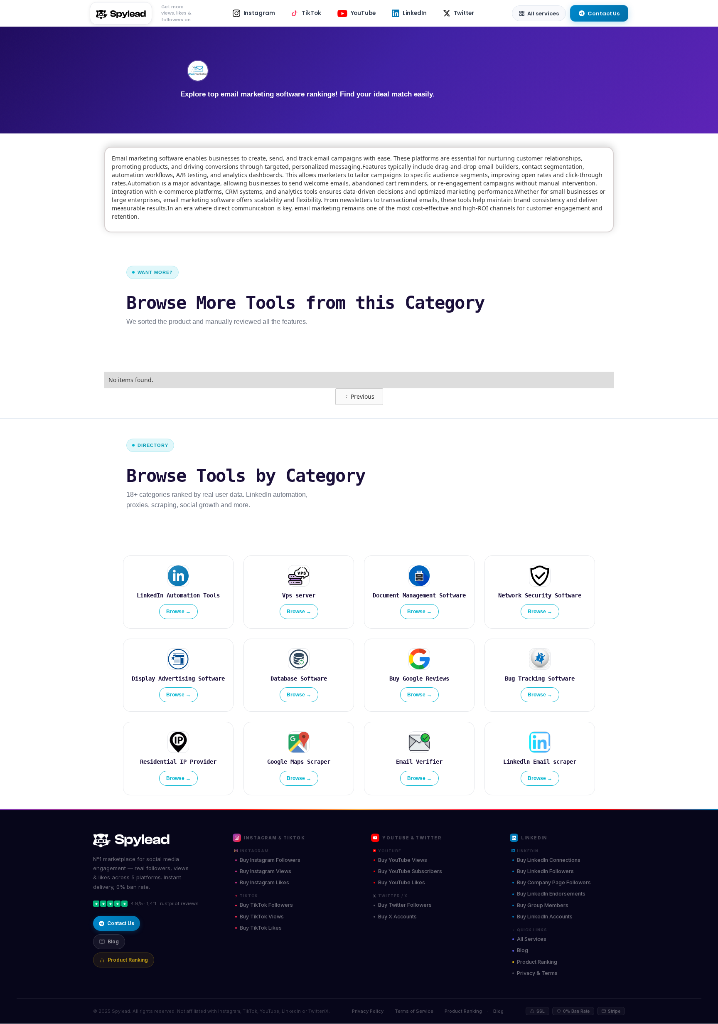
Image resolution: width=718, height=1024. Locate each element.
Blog (113, 941)
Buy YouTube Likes (401, 882)
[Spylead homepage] (151, 841)
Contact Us (604, 13)
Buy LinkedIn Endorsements (551, 894)
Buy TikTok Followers (266, 905)
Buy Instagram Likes (264, 882)
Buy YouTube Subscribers (410, 871)
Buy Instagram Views (265, 871)
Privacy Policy (368, 1011)
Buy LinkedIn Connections (548, 860)
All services (543, 13)
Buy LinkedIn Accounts (545, 916)
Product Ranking (128, 960)
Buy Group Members (542, 905)
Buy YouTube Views (402, 860)
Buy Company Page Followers (554, 882)
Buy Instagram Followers (270, 860)
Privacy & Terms (537, 973)
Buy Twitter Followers (405, 905)
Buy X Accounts (397, 916)
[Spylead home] (121, 13)
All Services (531, 939)
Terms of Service (414, 1011)
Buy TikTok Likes (261, 928)
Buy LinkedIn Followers (545, 871)
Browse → (178, 611)
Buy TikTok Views (262, 916)
